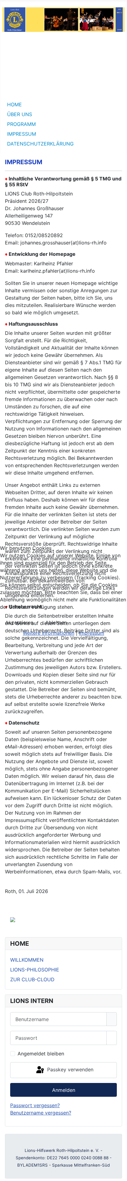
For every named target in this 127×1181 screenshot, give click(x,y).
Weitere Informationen (48, 633)
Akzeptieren (19, 622)
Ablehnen (56, 622)
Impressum (91, 633)
